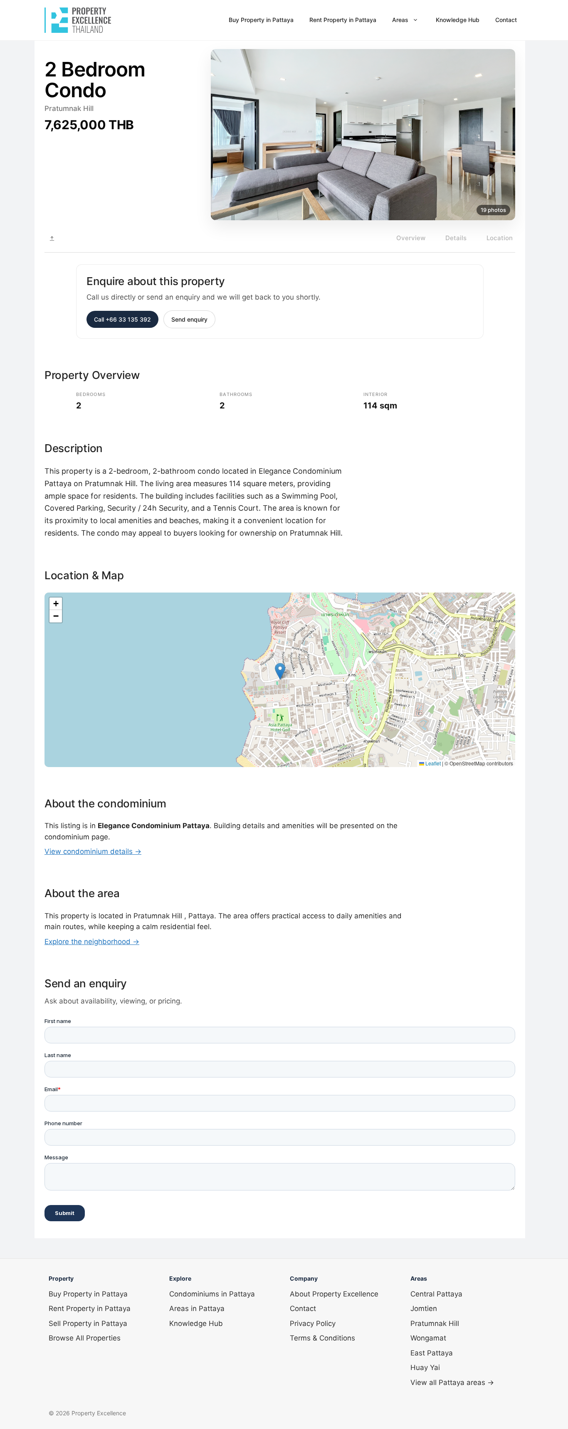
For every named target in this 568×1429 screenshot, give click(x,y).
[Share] (51, 238)
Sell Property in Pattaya (88, 1323)
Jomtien (423, 1308)
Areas (400, 19)
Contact (506, 19)
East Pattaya (431, 1353)
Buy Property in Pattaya (261, 19)
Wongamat (428, 1338)
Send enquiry (189, 319)
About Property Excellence (334, 1294)
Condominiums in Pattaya (212, 1294)
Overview (410, 238)
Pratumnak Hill (434, 1323)
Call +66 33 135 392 (122, 319)
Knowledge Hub (457, 19)
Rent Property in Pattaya (342, 19)
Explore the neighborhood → (91, 941)
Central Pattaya (436, 1294)
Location (500, 238)
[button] (280, 671)
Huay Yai (425, 1367)
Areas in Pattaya (197, 1308)
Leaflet (432, 763)
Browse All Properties (85, 1338)
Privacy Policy (313, 1323)
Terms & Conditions (322, 1338)
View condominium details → (92, 851)
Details (456, 238)
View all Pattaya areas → (452, 1382)
